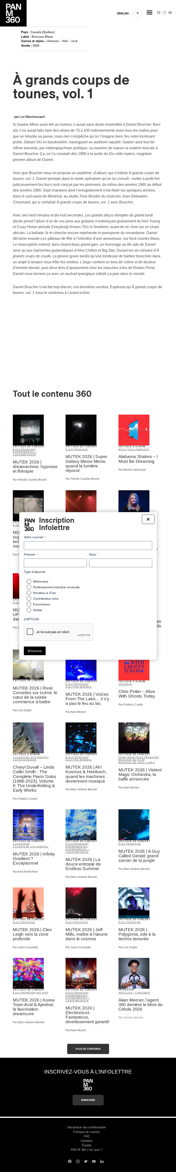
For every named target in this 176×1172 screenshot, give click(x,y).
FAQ (87, 1136)
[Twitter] (86, 1162)
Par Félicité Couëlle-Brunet (30, 479)
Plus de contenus (88, 1049)
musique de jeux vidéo (136, 762)
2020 (36, 45)
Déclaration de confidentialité (86, 1127)
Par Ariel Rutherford (25, 871)
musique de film (131, 760)
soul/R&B (134, 449)
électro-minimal (79, 687)
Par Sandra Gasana (130, 1017)
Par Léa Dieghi (22, 710)
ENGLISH (123, 13)
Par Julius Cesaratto (25, 947)
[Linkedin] (102, 1162)
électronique (24, 449)
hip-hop (42, 992)
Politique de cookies (86, 1132)
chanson (53, 41)
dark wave (126, 757)
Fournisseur (41, 604)
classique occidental (31, 757)
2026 (145, 449)
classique (21, 760)
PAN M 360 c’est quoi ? (86, 1149)
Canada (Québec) (43, 32)
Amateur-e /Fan (44, 593)
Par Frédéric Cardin (130, 704)
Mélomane (40, 581)
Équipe (86, 1145)
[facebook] (158, 14)
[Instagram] (164, 14)
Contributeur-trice (45, 598)
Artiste (37, 610)
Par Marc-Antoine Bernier (81, 789)
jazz (121, 684)
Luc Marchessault (32, 117)
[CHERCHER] (137, 13)
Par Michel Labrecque (132, 469)
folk (65, 41)
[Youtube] (170, 14)
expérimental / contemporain (25, 453)
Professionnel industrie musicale (56, 587)
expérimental (77, 846)
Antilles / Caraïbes (134, 992)
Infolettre (86, 1141)
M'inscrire (88, 1100)
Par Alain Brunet (76, 712)
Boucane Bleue (42, 36)
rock (74, 41)
